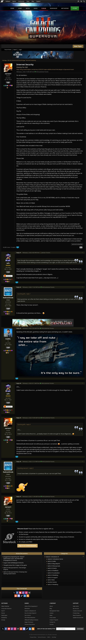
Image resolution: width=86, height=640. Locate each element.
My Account (76, 608)
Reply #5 (18, 418)
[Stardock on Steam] (29, 592)
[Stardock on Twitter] (14, 592)
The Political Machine (30, 617)
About (51, 606)
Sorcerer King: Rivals (30, 624)
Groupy (3, 620)
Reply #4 (18, 383)
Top (82, 252)
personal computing (77, 244)
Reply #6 (18, 461)
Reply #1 (18, 252)
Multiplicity (4, 617)
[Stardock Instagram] (26, 592)
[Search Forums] (84, 1)
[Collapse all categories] (83, 556)
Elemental (27, 608)
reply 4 (28, 424)
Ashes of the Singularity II (31, 606)
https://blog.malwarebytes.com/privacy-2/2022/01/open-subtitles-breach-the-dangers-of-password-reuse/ (45, 69)
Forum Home (8, 49)
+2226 (8, 308)
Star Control (28, 615)
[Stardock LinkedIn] (24, 595)
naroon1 (8, 74)
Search (15, 49)
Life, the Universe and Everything (15, 60)
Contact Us (52, 622)
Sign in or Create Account (27, 546)
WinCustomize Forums (42, 72)
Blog (33, 1)
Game (20, 8)
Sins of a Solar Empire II (30, 613)
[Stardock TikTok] (21, 595)
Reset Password (77, 615)
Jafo (8, 263)
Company (53, 603)
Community (21, 1)
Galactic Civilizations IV (30, 611)
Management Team (54, 611)
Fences (3, 613)
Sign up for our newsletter (46, 629)
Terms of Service (42, 637)
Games (14, 1)
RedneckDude (8, 298)
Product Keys (76, 613)
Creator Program (54, 620)
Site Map (54, 637)
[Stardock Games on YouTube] (20, 592)
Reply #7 (18, 496)
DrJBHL (8, 339)
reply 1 (28, 294)
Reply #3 (18, 328)
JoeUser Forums (45, 252)
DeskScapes (4, 615)
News (28, 1)
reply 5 (31, 468)
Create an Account (77, 611)
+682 (8, 82)
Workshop (53, 8)
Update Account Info (78, 617)
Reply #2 (18, 287)
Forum (43, 8)
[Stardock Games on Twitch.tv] (23, 592)
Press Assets (53, 617)
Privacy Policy (33, 637)
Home (12, 8)
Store (75, 8)
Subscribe (80, 629)
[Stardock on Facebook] (17, 592)
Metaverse (65, 8)
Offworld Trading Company (31, 620)
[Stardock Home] (2, 1)
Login (20, 49)
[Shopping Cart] (81, 1)
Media (28, 8)
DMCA (48, 637)
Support (38, 1)
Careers (51, 613)
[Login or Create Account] (78, 1)
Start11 (3, 611)
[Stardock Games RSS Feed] (27, 595)
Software (8, 1)
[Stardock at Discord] (18, 595)
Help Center (76, 606)
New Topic (78, 46)
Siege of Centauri (29, 622)
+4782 (8, 347)
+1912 (8, 272)
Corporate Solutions (6, 608)
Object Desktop (5, 606)
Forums (51, 624)
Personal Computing (31, 60)
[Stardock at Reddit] (15, 595)
